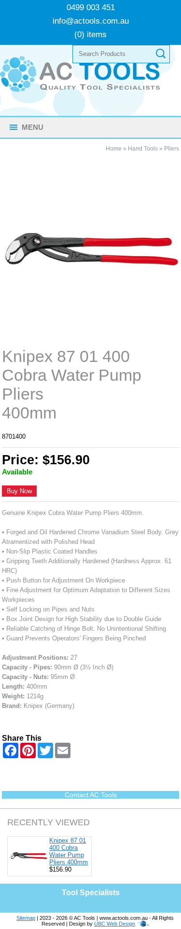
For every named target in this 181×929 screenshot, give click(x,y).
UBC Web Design (114, 924)
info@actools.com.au (91, 21)
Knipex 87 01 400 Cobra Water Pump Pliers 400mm (68, 851)
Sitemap (25, 918)
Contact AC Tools (91, 795)
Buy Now (19, 491)
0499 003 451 (91, 7)
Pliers (171, 148)
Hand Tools (143, 148)
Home (114, 148)
